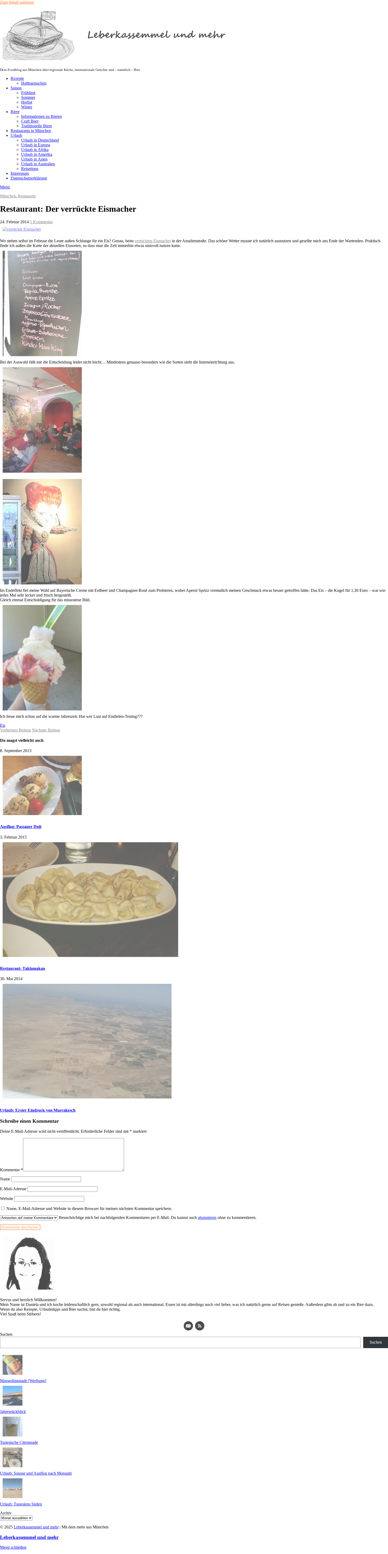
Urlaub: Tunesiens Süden (21, 1504)
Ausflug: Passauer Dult (20, 826)
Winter (26, 107)
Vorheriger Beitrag (15, 730)
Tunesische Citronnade (19, 1442)
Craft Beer (30, 121)
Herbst (26, 102)
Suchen (6, 1334)
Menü (5, 187)
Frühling (28, 92)
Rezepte (17, 78)
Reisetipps (29, 168)
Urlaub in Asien (34, 159)
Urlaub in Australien (38, 164)
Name (5, 1179)
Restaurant (27, 196)
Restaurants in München (31, 130)
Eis (2, 725)
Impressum (20, 173)
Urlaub (16, 135)
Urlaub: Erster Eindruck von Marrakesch (37, 1110)
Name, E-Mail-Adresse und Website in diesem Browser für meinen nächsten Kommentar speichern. (89, 1208)
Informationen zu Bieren (41, 116)
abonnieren (207, 1217)
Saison (16, 88)
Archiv (6, 1513)
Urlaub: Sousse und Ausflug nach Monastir (36, 1473)
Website (6, 1198)
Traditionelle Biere (36, 126)
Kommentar (11, 1170)
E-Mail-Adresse (13, 1189)
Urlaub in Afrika (35, 149)
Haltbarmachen (33, 83)
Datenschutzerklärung (29, 178)
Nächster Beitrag (46, 730)
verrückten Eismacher (153, 241)
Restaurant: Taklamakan (22, 968)
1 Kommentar (41, 222)
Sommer (28, 97)
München (8, 196)
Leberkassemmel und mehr (36, 1527)
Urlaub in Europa (35, 145)
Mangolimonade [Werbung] (23, 1380)
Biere (15, 111)
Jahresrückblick (13, 1411)
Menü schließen (13, 1547)
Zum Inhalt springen (17, 2)
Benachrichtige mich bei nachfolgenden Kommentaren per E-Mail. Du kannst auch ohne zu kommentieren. (157, 1217)
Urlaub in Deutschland (40, 140)
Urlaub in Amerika (36, 154)
